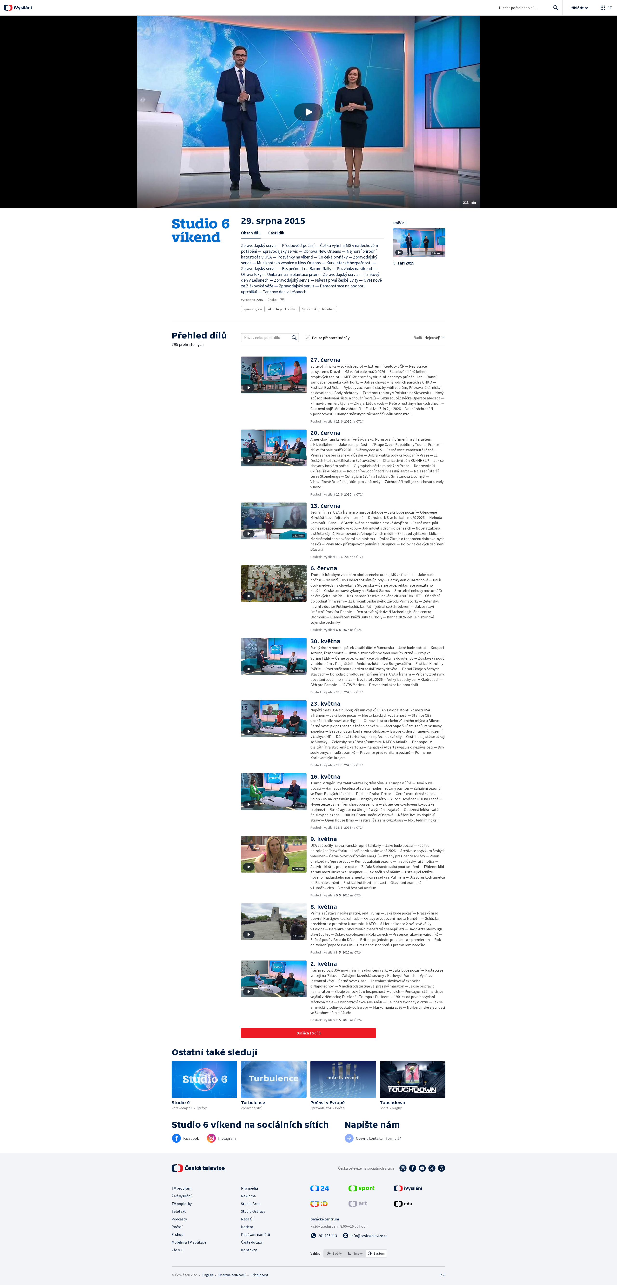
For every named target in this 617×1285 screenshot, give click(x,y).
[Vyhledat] (294, 337)
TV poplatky (182, 1203)
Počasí (177, 1226)
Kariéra (247, 1226)
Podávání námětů (255, 1234)
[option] (334, 1253)
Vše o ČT (178, 1249)
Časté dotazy (251, 1242)
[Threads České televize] (441, 1168)
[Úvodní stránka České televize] (199, 1168)
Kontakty (249, 1249)
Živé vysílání (181, 1195)
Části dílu (276, 233)
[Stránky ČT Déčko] (319, 1205)
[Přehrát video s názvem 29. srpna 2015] (308, 112)
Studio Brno (251, 1203)
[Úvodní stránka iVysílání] (22, 8)
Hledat (556, 7)
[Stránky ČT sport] (362, 1189)
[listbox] (355, 1253)
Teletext (179, 1211)
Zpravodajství (253, 309)
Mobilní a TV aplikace (189, 1242)
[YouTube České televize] (422, 1168)
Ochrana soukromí (231, 1275)
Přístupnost (259, 1275)
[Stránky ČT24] (319, 1189)
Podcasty (179, 1219)
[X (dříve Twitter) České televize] (432, 1168)
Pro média (249, 1188)
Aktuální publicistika (281, 309)
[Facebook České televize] (412, 1168)
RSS (443, 1275)
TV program (181, 1188)
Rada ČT (248, 1219)
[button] (308, 112)
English (207, 1275)
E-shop (177, 1234)
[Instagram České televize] (403, 1168)
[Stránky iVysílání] (408, 1189)
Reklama (248, 1195)
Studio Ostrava (253, 1211)
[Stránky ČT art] (358, 1205)
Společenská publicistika (318, 309)
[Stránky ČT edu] (403, 1205)
